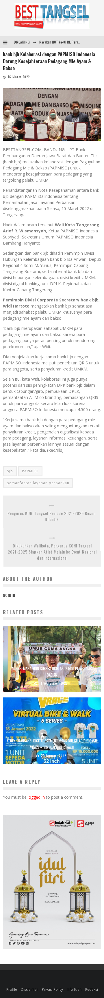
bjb (10, 471)
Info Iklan (74, 989)
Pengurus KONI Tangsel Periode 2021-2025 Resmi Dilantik (52, 516)
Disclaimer (29, 989)
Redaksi (91, 989)
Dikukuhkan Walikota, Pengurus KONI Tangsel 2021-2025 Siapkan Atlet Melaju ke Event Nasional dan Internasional (52, 552)
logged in (36, 797)
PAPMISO (30, 471)
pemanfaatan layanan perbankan (38, 482)
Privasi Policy (52, 989)
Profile (11, 989)
